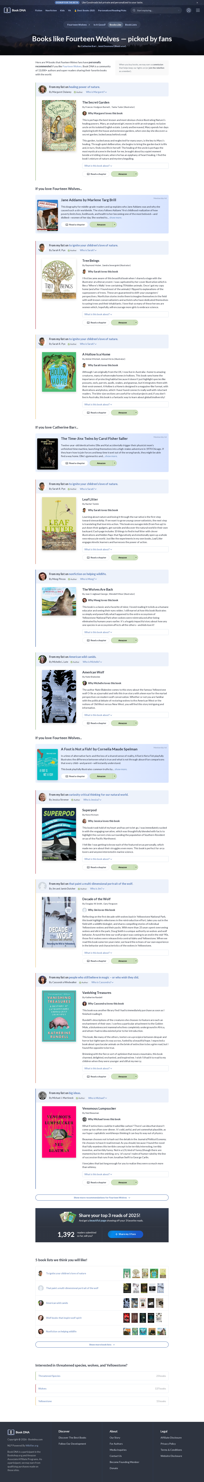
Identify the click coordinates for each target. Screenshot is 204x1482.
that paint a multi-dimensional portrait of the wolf (101, 883)
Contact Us (116, 1455)
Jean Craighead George (96, 594)
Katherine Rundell (93, 997)
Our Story (115, 1437)
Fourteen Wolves (77, 24)
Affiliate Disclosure (171, 1437)
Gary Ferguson (110, 903)
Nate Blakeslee (92, 676)
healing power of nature (84, 87)
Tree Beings (90, 260)
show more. (115, 217)
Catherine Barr (89, 46)
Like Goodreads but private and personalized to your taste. (112, 2)
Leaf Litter (90, 499)
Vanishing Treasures (96, 993)
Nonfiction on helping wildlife (61, 1331)
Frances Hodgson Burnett (97, 107)
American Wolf (93, 672)
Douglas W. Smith (93, 903)
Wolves (42, 1388)
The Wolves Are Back (97, 589)
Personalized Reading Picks (112, 10)
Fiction (38, 10)
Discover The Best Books (72, 1437)
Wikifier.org (32, 1445)
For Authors (116, 1443)
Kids (62, 10)
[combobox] (156, 10)
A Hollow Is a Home (96, 354)
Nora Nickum (92, 814)
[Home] (17, 10)
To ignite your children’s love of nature (66, 1273)
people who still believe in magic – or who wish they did (103, 977)
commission (157, 64)
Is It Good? (100, 24)
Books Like (115, 24)
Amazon (122, 174)
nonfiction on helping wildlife (87, 574)
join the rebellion (156, 68)
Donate (114, 1468)
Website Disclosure (171, 1455)
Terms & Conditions (171, 1449)
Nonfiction (51, 10)
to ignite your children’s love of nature (93, 245)
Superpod (89, 810)
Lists (131, 24)
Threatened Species (49, 1375)
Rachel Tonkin (92, 503)
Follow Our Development (72, 1443)
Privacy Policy (168, 1443)
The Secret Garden (95, 102)
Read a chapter (98, 174)
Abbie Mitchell (92, 359)
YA (69, 10)
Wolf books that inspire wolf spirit (64, 1317)
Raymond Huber (93, 265)
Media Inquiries (118, 1449)
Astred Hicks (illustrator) (113, 359)
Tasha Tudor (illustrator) (123, 107)
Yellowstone (45, 1401)
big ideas (74, 1093)
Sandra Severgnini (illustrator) (116, 265)
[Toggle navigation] (198, 10)
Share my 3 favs (127, 1234)
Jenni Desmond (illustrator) (112, 46)
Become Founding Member (124, 1462)
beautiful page (98, 1220)
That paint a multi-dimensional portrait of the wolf (72, 1288)
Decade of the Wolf (96, 899)
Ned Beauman (92, 1113)
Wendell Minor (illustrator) (122, 594)
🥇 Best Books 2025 (84, 10)
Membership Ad (160, 198)
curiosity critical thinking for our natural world (98, 794)
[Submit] (134, 10)
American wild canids (82, 656)
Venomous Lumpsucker (99, 1108)
